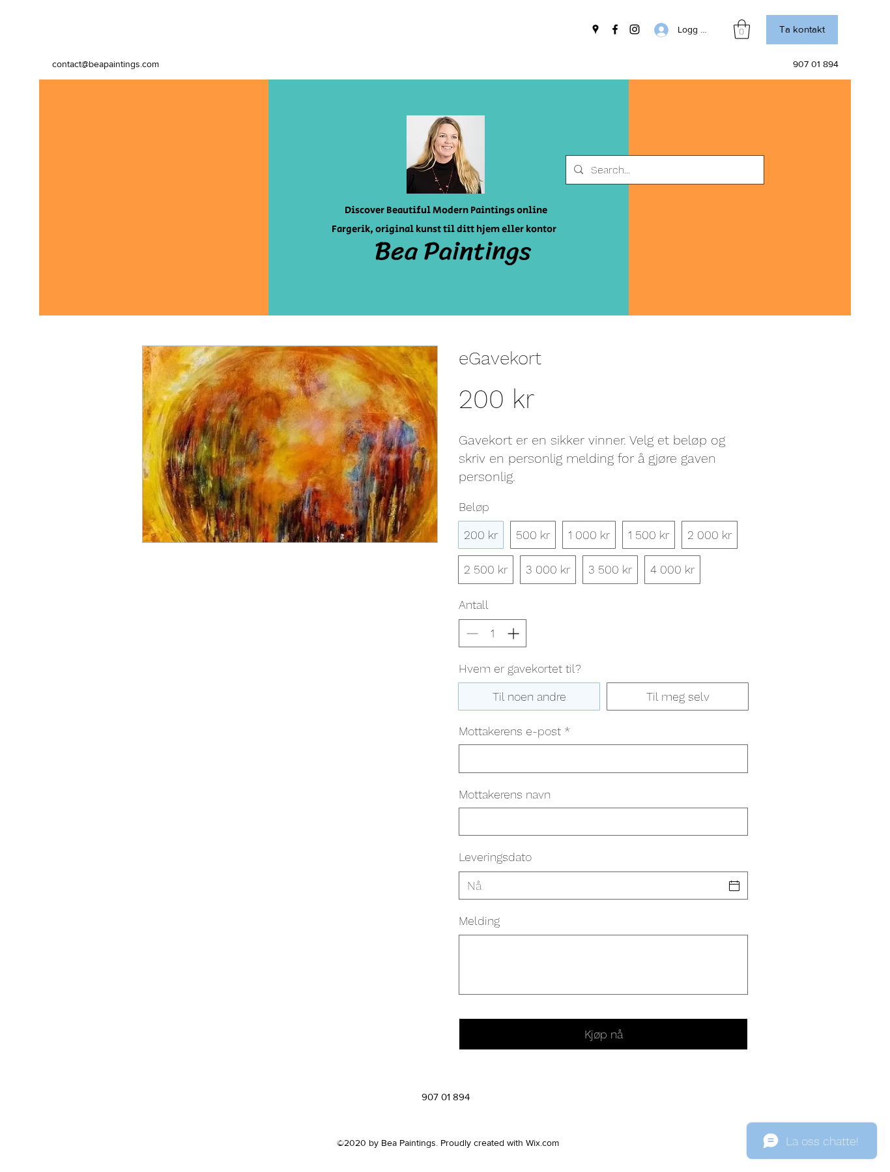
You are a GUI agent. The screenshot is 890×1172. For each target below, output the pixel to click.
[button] (742, 29)
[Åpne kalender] (734, 886)
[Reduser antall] (471, 633)
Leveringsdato (495, 857)
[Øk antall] (514, 633)
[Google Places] (595, 29)
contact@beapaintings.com (105, 64)
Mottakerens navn (505, 794)
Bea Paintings (453, 250)
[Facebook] (615, 29)
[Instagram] (634, 29)
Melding (479, 921)
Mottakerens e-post (514, 731)
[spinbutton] (492, 633)
